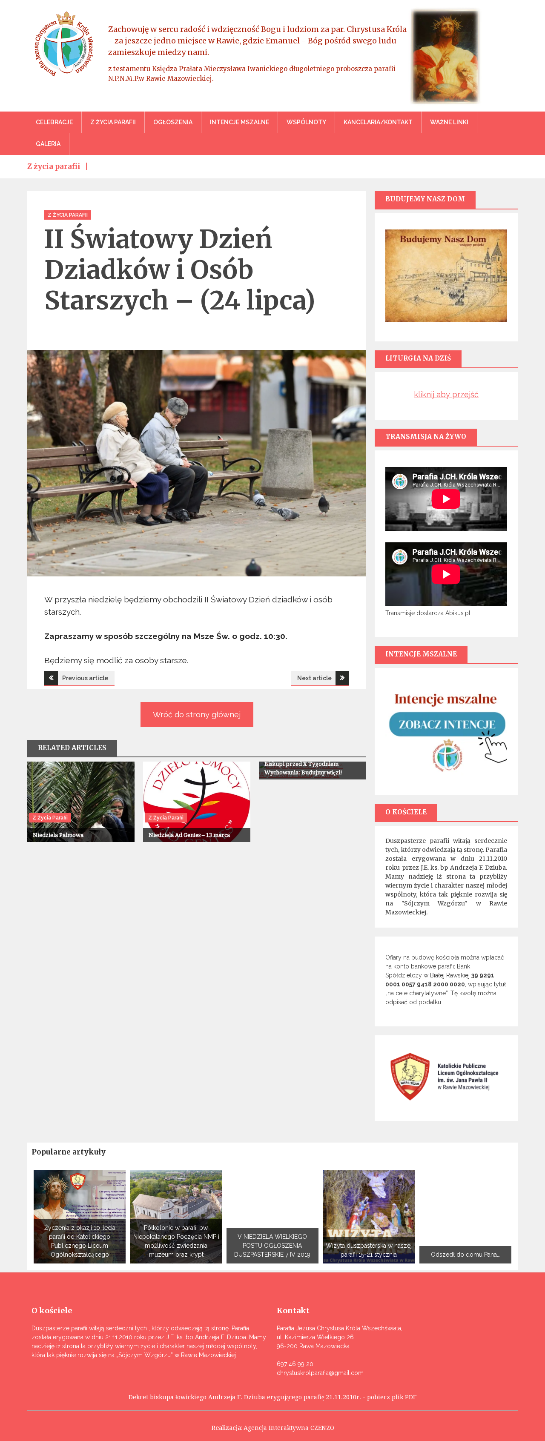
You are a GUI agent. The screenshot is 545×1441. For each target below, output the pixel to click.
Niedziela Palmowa (58, 835)
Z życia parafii (113, 122)
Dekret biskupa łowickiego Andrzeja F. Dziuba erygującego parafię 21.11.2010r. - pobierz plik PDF (272, 1397)
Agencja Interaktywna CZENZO (289, 1427)
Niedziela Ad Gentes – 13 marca (189, 835)
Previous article (85, 678)
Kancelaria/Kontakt (378, 122)
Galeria (48, 143)
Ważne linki (449, 122)
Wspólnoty (306, 122)
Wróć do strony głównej (197, 714)
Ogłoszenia (172, 122)
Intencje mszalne (239, 122)
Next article (314, 678)
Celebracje (54, 122)
